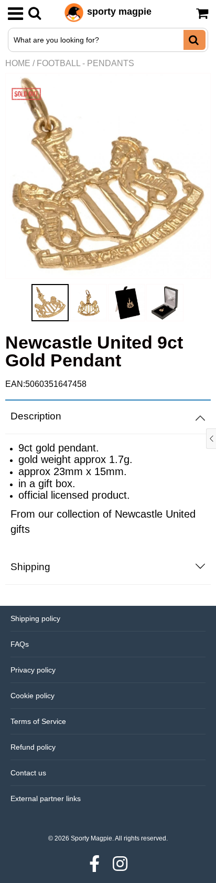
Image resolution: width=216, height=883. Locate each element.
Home (17, 63)
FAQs (19, 644)
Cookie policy (32, 695)
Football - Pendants (85, 63)
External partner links (45, 798)
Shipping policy (35, 618)
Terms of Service (38, 721)
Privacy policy (33, 670)
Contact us (28, 773)
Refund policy (33, 747)
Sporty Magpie (91, 838)
